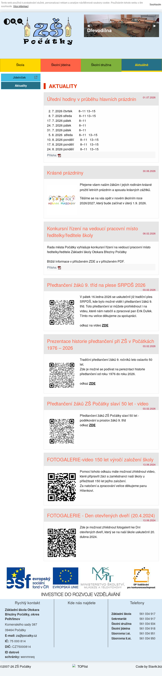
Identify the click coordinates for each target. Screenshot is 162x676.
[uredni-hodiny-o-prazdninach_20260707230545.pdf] (59, 155)
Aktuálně (141, 64)
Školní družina (101, 64)
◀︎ (90, 25)
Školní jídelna (60, 64)
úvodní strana (48, 31)
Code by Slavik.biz (149, 666)
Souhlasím (155, 4)
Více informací (20, 6)
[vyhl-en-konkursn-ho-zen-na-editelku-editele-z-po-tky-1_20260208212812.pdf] (59, 267)
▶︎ (156, 25)
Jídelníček (26, 77)
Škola (20, 64)
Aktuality (21, 85)
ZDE (92, 261)
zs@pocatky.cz (26, 635)
